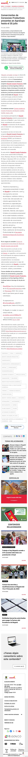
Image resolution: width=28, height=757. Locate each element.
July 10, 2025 (16, 319)
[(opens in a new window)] (21, 436)
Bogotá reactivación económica (11, 382)
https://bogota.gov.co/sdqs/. (14, 348)
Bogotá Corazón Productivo (15, 83)
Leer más (24, 560)
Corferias (5, 353)
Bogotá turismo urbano (9, 398)
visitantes (21, 398)
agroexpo (18, 353)
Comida (15, 405)
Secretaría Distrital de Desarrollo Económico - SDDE (12, 420)
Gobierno (5, 581)
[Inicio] (5, 2)
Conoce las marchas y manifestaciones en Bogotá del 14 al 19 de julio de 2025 (13, 587)
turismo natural (7, 394)
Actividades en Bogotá (8, 412)
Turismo (4, 391)
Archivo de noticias (9, 706)
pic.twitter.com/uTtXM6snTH (12, 315)
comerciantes (6, 360)
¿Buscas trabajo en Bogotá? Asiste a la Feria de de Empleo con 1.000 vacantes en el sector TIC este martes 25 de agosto (18, 448)
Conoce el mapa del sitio (10, 700)
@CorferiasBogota (8, 303)
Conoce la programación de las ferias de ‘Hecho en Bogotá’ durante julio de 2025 (12, 244)
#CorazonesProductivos (14, 288)
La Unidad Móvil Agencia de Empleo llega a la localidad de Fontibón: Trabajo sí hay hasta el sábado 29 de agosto (18, 470)
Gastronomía (15, 401)
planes (15, 408)
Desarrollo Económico (18, 6)
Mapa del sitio (6, 751)
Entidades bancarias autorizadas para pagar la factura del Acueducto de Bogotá (14, 620)
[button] (14, 436)
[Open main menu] (10, 2)
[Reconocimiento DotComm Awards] (13, 743)
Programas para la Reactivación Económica (11, 386)
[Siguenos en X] (14, 731)
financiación (5, 378)
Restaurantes (6, 405)
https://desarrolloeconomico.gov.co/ (16, 331)
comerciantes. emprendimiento (11, 364)
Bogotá (16, 94)
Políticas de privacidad (13, 750)
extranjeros (5, 401)
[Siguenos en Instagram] (17, 731)
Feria (11, 353)
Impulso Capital (20, 374)
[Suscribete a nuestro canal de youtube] (19, 731)
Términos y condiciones (21, 750)
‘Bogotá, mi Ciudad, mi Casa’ (9, 75)
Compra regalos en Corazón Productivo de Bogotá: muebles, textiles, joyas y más (13, 111)
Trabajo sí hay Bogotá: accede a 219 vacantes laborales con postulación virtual (13, 552)
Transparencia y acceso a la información (11, 709)
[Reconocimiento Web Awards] (21, 743)
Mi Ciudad (7, 6)
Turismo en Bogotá (14, 391)
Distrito (5, 253)
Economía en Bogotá (8, 374)
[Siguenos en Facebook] (8, 731)
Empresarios (12, 367)
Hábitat (5, 614)
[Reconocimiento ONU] (5, 743)
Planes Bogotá (6, 408)
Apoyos (4, 367)
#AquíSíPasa (7, 286)
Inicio (2, 6)
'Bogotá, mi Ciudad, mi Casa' (10, 415)
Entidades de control (9, 703)
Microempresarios (7, 371)
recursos (14, 378)
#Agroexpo (8, 291)
